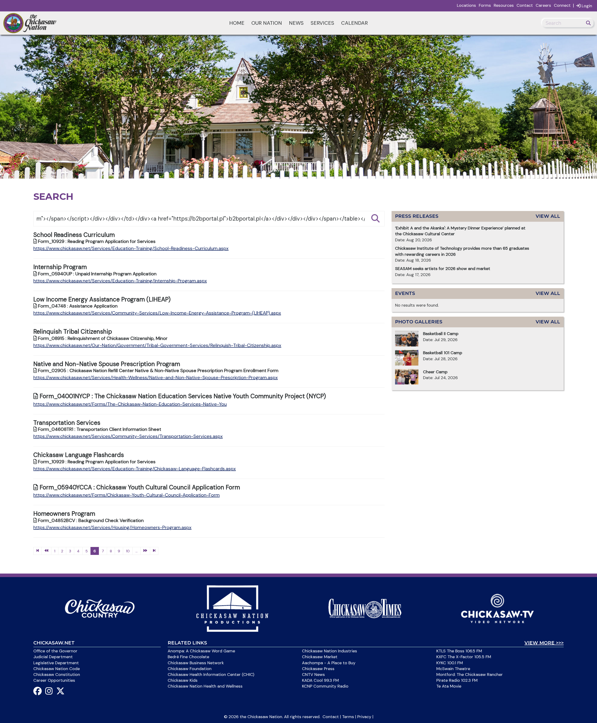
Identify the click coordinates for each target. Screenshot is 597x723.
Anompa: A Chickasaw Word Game (201, 651)
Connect (562, 5)
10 (128, 551)
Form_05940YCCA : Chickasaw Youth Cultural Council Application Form (139, 487)
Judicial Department (53, 657)
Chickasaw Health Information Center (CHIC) (211, 674)
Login (586, 6)
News (296, 23)
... (136, 551)
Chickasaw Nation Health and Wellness (205, 686)
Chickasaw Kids (183, 680)
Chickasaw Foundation (190, 668)
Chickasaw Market (319, 657)
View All (548, 216)
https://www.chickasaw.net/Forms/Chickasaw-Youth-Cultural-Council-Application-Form (126, 495)
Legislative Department (56, 663)
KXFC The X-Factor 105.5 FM (463, 657)
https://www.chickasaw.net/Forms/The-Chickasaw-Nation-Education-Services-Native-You (130, 404)
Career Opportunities (54, 680)
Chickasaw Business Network (196, 663)
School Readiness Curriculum (74, 235)
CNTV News (313, 674)
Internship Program (60, 267)
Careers (543, 5)
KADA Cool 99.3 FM (320, 680)
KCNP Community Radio (325, 686)
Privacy (364, 717)
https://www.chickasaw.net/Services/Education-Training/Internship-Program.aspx (120, 281)
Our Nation (266, 23)
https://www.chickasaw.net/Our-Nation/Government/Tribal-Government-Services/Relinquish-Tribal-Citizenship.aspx (157, 345)
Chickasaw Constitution (56, 674)
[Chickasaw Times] (364, 608)
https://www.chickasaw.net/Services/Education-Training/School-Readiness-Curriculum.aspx (131, 248)
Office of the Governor (55, 651)
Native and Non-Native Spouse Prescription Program (106, 364)
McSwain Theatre (453, 668)
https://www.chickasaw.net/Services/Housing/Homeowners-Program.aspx (112, 527)
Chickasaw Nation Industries (329, 651)
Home (236, 23)
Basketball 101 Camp (442, 353)
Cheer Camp (435, 372)
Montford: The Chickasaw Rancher (469, 674)
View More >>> (544, 643)
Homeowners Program (64, 514)
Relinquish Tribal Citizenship (72, 332)
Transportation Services (66, 423)
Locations (466, 5)
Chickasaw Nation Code (56, 668)
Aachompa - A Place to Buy (328, 663)
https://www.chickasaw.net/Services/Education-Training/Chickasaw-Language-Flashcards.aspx (134, 469)
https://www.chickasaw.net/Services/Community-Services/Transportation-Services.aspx (128, 436)
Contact (525, 5)
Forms (485, 5)
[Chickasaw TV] (497, 608)
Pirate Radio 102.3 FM (457, 680)
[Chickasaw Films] (232, 608)
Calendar (354, 23)
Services (322, 23)
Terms (348, 717)
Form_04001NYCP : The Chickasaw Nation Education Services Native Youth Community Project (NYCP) (182, 396)
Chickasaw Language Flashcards (78, 455)
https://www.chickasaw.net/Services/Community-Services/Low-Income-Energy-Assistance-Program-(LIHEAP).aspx (157, 313)
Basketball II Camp (440, 333)
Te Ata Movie (448, 686)
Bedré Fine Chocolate (188, 657)
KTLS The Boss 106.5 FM (459, 651)
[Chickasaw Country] (99, 608)
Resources (504, 5)
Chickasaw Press (318, 668)
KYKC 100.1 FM (449, 663)
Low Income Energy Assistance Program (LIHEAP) (101, 299)
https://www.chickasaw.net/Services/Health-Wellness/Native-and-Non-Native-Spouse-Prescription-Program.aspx (155, 377)
